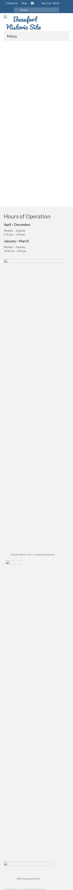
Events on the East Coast (14, 170)
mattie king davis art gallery (41, 174)
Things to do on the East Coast (16, 194)
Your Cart (50, 3)
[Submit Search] (17, 9)
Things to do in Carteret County (49, 186)
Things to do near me (55, 190)
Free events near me (42, 170)
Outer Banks (27, 182)
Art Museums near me (50, 157)
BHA (58, 162)
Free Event (29, 170)
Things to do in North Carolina (33, 190)
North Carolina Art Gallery (30, 178)
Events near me (61, 166)
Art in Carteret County (32, 157)
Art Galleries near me (14, 157)
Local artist (24, 174)
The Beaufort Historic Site (49, 182)
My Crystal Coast (60, 174)
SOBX (35, 182)
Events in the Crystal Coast (43, 166)
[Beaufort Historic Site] (36, 22)
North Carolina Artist (12, 182)
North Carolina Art (11, 178)
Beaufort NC (50, 162)
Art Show (15, 162)
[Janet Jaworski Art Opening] (36, 82)
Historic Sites (56, 170)
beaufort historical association (31, 162)
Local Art (15, 174)
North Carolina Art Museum (53, 178)
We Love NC (35, 194)
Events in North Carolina (22, 166)
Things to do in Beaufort (25, 186)
